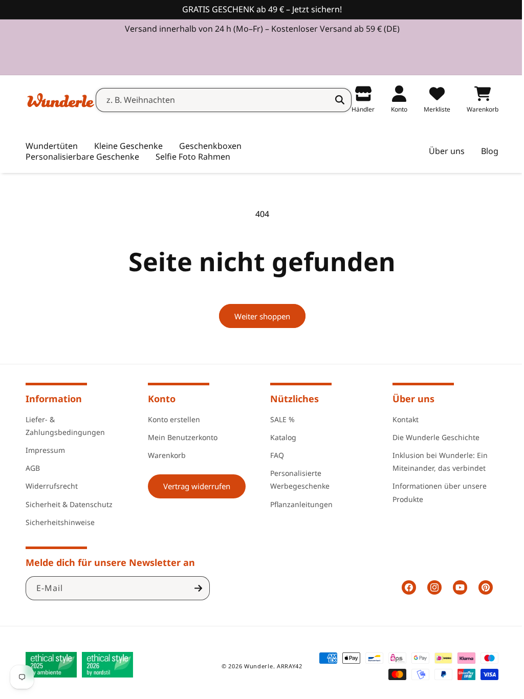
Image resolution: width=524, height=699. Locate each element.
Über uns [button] (408, 398)
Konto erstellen (172, 419)
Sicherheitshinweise (60, 522)
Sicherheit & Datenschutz (69, 504)
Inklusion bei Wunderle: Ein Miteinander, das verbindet (434, 461)
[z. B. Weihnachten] (332, 100)
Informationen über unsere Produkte (434, 492)
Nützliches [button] (291, 398)
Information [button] (54, 398)
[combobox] (216, 100)
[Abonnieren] (198, 588)
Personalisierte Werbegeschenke (296, 479)
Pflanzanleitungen (298, 504)
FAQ (273, 455)
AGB (33, 468)
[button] (128, 146)
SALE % (279, 419)
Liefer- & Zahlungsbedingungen (65, 425)
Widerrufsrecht (52, 486)
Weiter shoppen (258, 316)
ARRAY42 (286, 666)
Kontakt (400, 419)
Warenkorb (165, 455)
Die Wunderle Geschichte (430, 437)
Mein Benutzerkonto (180, 437)
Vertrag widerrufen (194, 486)
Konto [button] (159, 398)
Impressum (45, 450)
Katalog (280, 437)
